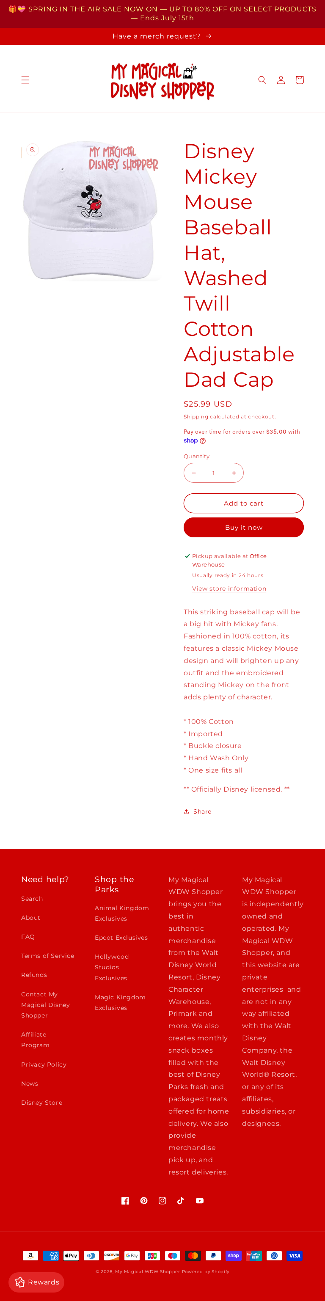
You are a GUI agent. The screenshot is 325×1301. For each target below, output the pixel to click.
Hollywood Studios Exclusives (112, 967)
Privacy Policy (43, 1064)
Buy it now (244, 527)
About (31, 917)
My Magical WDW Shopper (147, 1271)
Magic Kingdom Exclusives (120, 1002)
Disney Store (41, 1102)
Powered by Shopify (206, 1271)
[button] (25, 80)
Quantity (196, 456)
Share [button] (202, 811)
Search (32, 898)
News (29, 1083)
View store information (229, 588)
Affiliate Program (35, 1040)
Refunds (34, 975)
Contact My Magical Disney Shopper (45, 1004)
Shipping (196, 416)
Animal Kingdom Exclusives (122, 913)
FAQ (28, 937)
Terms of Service (47, 956)
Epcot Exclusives (121, 937)
